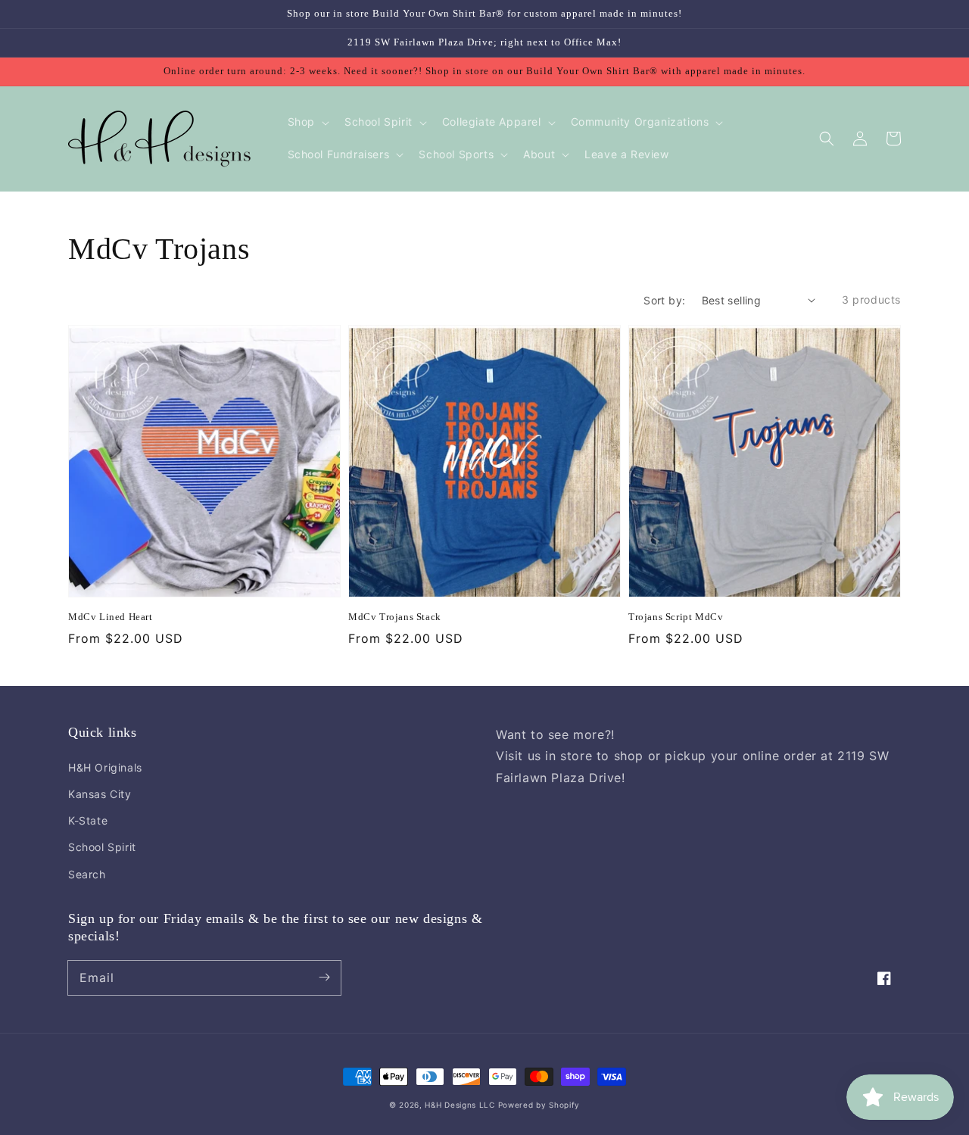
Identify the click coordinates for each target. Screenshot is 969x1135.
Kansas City (100, 793)
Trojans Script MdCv (675, 616)
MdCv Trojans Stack (394, 616)
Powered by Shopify (539, 1104)
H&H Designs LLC (461, 1104)
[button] (826, 138)
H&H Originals (105, 767)
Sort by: (664, 300)
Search (87, 874)
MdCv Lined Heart (110, 616)
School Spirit (102, 846)
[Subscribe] (324, 977)
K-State (87, 820)
